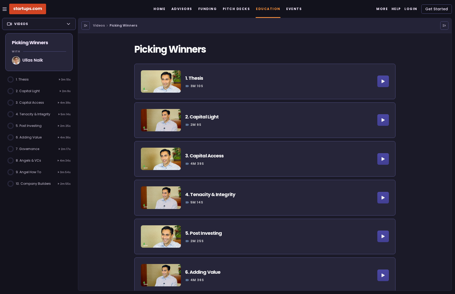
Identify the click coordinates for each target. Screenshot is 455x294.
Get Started (436, 9)
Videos (99, 25)
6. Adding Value (203, 272)
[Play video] (383, 81)
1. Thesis (194, 78)
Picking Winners (123, 25)
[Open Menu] (85, 25)
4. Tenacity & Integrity (210, 194)
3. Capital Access (204, 155)
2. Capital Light (202, 116)
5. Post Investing (203, 233)
